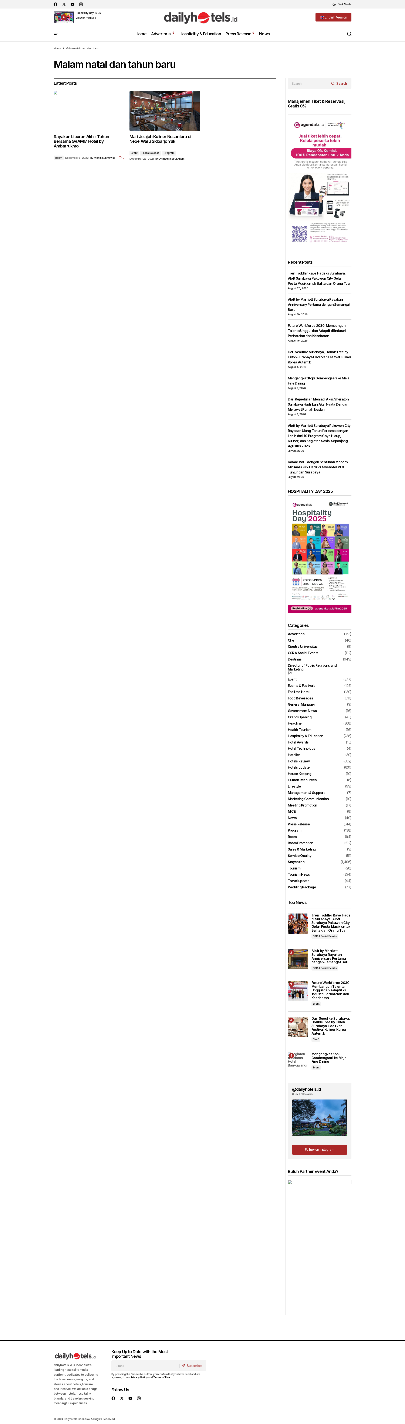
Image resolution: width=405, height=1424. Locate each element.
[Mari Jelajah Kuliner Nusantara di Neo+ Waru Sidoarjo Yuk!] (164, 111)
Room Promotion (300, 843)
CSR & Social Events (303, 653)
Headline (295, 723)
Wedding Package (302, 887)
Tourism (294, 868)
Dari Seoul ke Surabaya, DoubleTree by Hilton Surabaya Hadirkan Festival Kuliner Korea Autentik (319, 357)
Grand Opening (300, 717)
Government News (302, 711)
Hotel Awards (298, 742)
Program (169, 152)
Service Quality (299, 856)
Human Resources (302, 780)
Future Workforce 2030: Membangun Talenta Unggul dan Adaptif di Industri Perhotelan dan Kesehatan (317, 330)
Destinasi (295, 659)
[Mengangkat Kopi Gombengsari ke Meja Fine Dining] (298, 1062)
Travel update (299, 881)
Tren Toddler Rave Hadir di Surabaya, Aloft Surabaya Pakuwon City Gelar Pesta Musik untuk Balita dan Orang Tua (319, 278)
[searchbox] (308, 83)
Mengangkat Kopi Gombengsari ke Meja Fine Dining (329, 1058)
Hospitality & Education (305, 736)
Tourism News (299, 874)
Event (134, 152)
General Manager (301, 704)
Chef (292, 640)
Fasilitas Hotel (298, 692)
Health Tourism (299, 730)
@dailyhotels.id (306, 1089)
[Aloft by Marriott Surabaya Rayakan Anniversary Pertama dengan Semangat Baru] (298, 959)
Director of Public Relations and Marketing (312, 667)
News (292, 818)
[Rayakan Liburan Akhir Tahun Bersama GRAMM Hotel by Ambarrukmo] (89, 111)
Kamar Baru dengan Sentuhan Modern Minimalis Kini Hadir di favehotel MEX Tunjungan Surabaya (318, 467)
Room (58, 157)
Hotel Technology (301, 749)
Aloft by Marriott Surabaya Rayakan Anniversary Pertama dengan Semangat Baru (319, 304)
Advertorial (296, 634)
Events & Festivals (301, 686)
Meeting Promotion (302, 805)
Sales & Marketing (302, 849)
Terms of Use (161, 1377)
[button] (341, 4)
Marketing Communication (308, 799)
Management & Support (306, 793)
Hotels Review (299, 761)
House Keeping (299, 774)
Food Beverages (300, 698)
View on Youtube (86, 17)
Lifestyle (294, 786)
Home (57, 48)
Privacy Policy (139, 1377)
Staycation (296, 862)
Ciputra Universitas (303, 647)
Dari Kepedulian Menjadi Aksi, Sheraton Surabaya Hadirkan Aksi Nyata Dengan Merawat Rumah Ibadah (318, 404)
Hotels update (299, 767)
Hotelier (294, 755)
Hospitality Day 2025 (88, 12)
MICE (292, 812)
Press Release (150, 152)
